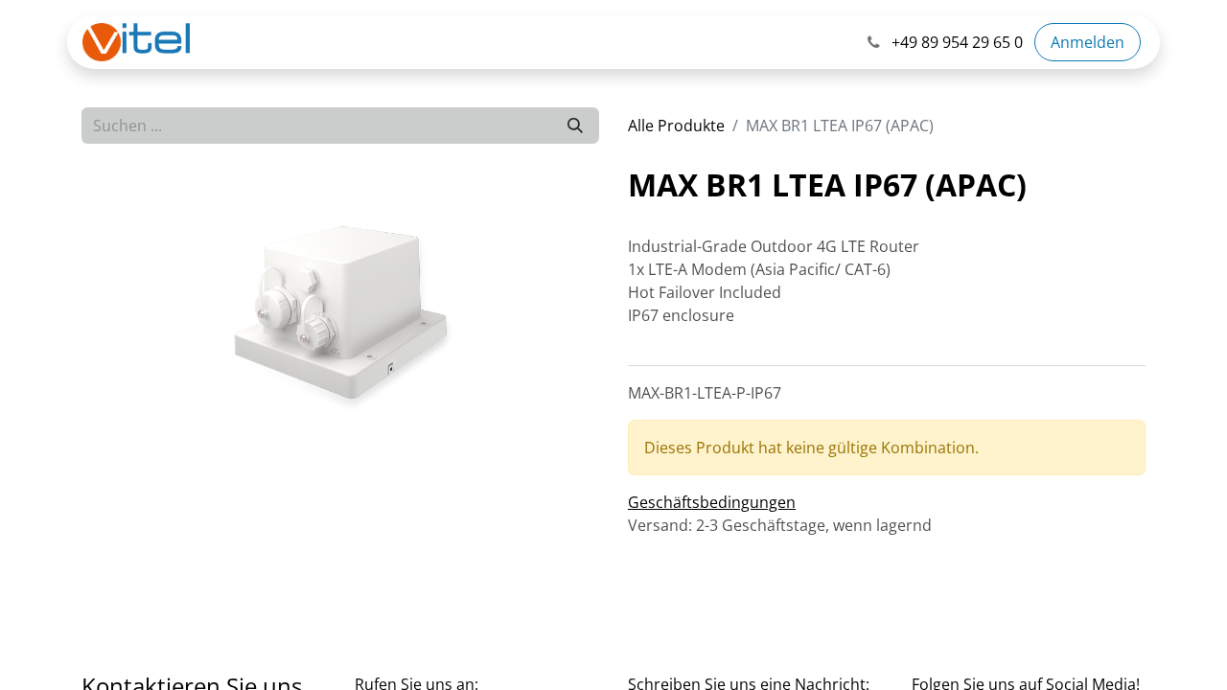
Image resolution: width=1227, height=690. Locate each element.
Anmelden (1087, 42)
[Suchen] (575, 125)
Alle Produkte (676, 125)
